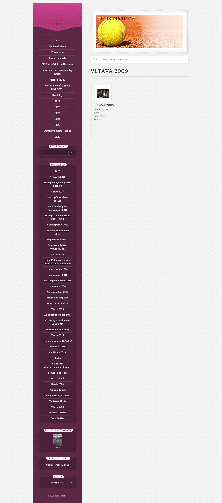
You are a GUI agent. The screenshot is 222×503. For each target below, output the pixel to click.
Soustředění (57, 418)
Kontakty (57, 95)
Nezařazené (57, 378)
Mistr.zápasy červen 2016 (58, 280)
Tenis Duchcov (116, 18)
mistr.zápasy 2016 (57, 275)
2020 (57, 171)
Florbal (57, 358)
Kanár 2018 (57, 191)
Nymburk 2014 (57, 346)
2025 (57, 125)
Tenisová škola (57, 46)
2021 (57, 101)
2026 (57, 136)
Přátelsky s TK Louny (57, 329)
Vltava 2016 (57, 254)
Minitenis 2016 (58, 286)
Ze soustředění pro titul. (57, 314)
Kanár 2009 (57, 384)
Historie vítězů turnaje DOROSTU (57, 87)
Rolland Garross (58, 412)
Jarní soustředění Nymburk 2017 (57, 247)
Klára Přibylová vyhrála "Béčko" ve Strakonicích (57, 262)
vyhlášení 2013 (57, 352)
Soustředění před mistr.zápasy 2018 (57, 208)
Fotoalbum (107, 60)
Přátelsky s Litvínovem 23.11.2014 (57, 322)
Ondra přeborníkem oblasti (57, 199)
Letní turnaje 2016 (58, 269)
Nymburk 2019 (57, 177)
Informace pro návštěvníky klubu (57, 72)
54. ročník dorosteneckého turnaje (57, 365)
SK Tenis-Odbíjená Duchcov (57, 64)
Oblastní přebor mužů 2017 (58, 232)
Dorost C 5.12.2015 (57, 303)
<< (44, 483)
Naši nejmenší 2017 (57, 224)
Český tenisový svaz (57, 464)
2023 (57, 113)
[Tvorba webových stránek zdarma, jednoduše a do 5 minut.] (66, 496)
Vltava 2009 (103, 105)
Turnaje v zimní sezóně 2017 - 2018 (57, 217)
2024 (57, 119)
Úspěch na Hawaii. (57, 239)
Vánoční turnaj (57, 390)
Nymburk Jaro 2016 (57, 292)
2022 (57, 107)
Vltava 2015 (57, 309)
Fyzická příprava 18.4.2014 (57, 341)
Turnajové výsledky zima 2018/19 (57, 184)
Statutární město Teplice (57, 130)
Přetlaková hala (57, 58)
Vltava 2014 (57, 335)
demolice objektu (57, 372)
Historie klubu (57, 79)
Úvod (95, 60)
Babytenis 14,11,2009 (57, 395)
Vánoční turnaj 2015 (57, 297)
